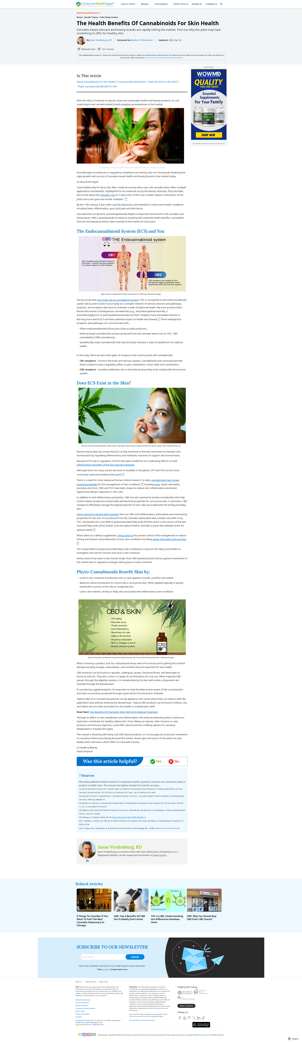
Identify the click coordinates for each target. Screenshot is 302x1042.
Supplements (161, 4)
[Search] (221, 4)
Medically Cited (88, 49)
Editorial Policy (91, 982)
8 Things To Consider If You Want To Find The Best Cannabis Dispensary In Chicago (92, 920)
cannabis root (107, 195)
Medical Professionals (142, 40)
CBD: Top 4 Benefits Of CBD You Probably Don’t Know (129, 917)
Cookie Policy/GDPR (82, 1014)
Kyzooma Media (203, 1035)
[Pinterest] (189, 1018)
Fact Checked (108, 49)
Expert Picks (180, 4)
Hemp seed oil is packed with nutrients (98, 514)
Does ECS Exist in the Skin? (162, 81)
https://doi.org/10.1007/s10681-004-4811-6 (129, 817)
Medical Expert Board (83, 1000)
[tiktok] (203, 1018)
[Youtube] (184, 1018)
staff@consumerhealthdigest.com (89, 1022)
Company (210, 4)
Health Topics (128, 4)
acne (157, 484)
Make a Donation (186, 1006)
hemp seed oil (125, 535)
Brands (145, 4)
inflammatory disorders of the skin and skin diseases (105, 464)
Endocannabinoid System (132, 81)
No (176, 761)
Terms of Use (133, 1016)
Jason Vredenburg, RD (101, 40)
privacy (106, 969)
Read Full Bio (159, 855)
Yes (158, 761)
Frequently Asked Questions (85, 1008)
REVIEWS (196, 4)
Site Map (79, 1017)
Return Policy (80, 1011)
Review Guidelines (82, 1005)
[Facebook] (179, 1018)
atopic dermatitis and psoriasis (169, 539)
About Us (79, 982)
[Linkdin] (198, 1018)
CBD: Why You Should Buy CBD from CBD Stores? (201, 917)
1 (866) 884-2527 (97, 1024)
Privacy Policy (146, 1016)
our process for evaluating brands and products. (164, 57)
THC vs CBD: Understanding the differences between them (167, 919)
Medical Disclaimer (154, 1008)
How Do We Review (82, 1003)
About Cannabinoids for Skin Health (96, 81)
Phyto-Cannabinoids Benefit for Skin (97, 86)
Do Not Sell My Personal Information (142, 1020)
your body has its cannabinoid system (117, 299)
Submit (135, 956)
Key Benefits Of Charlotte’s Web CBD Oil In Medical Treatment (124, 712)
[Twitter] (194, 1018)
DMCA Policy (103, 982)
